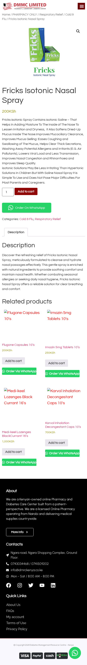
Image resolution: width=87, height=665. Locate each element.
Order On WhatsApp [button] (30, 207)
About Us (13, 605)
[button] (81, 6)
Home (6, 14)
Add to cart (26, 191)
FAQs (10, 611)
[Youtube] (42, 585)
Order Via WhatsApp (20, 371)
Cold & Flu (26, 219)
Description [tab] (16, 232)
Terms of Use (16, 623)
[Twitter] (30, 585)
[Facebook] (8, 585)
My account (15, 617)
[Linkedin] (53, 585)
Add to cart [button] (13, 361)
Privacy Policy (16, 629)
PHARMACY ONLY (24, 14)
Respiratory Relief (51, 14)
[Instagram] (19, 585)
